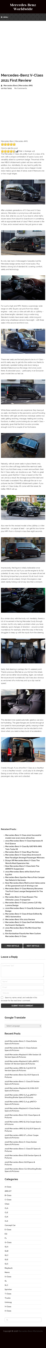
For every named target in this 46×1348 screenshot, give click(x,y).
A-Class (8, 1187)
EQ (6, 1234)
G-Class (8, 1242)
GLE (6, 1260)
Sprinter (8, 1289)
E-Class (8, 1230)
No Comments (20, 88)
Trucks (7, 1298)
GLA (6, 1247)
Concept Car (10, 1225)
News (7, 1272)
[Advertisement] (23, 45)
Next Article (33, 946)
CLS (6, 1221)
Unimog (8, 1302)
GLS (6, 1264)
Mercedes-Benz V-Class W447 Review (22, 852)
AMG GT (8, 1191)
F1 (6, 1238)
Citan (7, 1204)
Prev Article (12, 946)
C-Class (8, 1200)
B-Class (8, 1195)
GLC (6, 1255)
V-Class (8, 1307)
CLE (6, 1212)
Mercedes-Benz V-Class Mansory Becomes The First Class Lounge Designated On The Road (24, 891)
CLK (6, 1217)
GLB (6, 1251)
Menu (5, 17)
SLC (6, 1285)
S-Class (8, 1277)
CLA (6, 1208)
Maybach (9, 1268)
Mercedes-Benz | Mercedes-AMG (18, 86)
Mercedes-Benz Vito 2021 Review (20, 919)
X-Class (8, 1311)
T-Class (8, 1294)
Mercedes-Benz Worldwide (23, 7)
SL (6, 1281)
